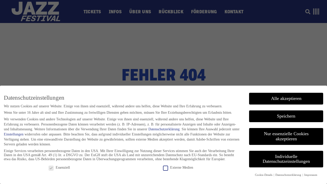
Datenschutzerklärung (164, 129)
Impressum (310, 175)
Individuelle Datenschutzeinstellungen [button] (286, 159)
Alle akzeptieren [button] (286, 98)
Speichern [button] (286, 116)
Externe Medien (181, 167)
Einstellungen (14, 134)
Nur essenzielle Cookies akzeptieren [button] (286, 136)
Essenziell (63, 167)
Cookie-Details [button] (264, 175)
